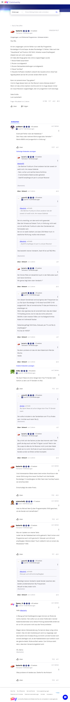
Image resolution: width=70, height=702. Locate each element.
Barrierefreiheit (31, 691)
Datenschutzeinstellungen (32, 694)
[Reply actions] (57, 160)
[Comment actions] (59, 131)
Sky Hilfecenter (21, 691)
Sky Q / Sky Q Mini (17, 26)
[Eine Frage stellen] (65, 697)
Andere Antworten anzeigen (25, 366)
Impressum (50, 694)
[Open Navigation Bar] (2, 2)
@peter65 (20, 163)
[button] (19, 191)
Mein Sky (12, 691)
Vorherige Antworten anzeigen (26, 151)
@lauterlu (23, 208)
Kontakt (43, 694)
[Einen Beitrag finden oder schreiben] (56, 12)
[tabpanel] (35, 404)
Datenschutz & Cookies (16, 694)
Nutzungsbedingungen (43, 691)
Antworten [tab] (15, 122)
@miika (22, 406)
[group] (45, 101)
